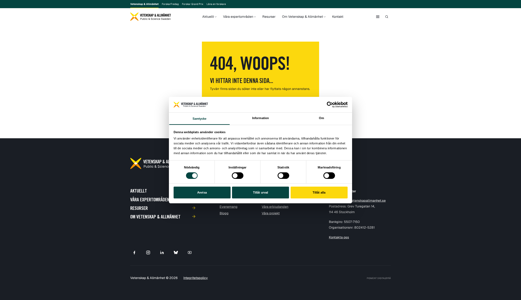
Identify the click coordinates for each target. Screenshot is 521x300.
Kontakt (337, 16)
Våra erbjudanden (275, 207)
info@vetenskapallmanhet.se (363, 200)
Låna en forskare (216, 4)
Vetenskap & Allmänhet (144, 4)
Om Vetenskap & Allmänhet (302, 16)
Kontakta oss (339, 237)
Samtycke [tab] (200, 118)
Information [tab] (260, 118)
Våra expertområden (238, 16)
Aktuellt (208, 16)
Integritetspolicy (195, 278)
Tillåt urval (260, 192)
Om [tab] (321, 118)
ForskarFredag (170, 4)
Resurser (269, 16)
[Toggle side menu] (378, 17)
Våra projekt (271, 213)
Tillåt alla (319, 192)
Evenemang (229, 207)
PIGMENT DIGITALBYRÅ (379, 278)
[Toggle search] (387, 17)
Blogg (224, 213)
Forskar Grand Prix (192, 4)
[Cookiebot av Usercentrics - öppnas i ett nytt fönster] (330, 105)
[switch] (237, 175)
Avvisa (202, 192)
